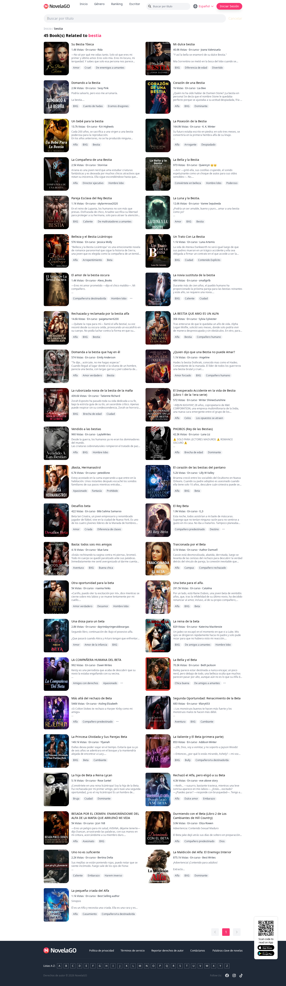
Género (99, 4)
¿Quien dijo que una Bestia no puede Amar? (204, 352)
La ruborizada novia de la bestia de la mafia (102, 390)
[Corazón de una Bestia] (158, 97)
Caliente (88, 221)
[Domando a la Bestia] (56, 97)
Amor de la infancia (96, 644)
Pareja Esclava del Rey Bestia (91, 198)
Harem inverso (113, 875)
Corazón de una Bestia (189, 83)
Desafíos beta (80, 506)
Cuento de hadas (93, 106)
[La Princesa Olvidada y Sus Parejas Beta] (56, 751)
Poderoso (231, 183)
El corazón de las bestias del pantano (199, 467)
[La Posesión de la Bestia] (158, 135)
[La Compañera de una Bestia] (56, 174)
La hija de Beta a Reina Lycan (91, 775)
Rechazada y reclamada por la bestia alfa (100, 313)
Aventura (78, 568)
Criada (88, 529)
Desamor (102, 606)
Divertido (217, 67)
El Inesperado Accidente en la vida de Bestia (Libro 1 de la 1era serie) (204, 392)
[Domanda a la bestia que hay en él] (56, 366)
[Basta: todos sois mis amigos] (56, 558)
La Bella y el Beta (185, 660)
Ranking (117, 4)
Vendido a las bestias (86, 429)
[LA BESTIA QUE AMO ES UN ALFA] (158, 328)
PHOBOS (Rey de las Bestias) (193, 429)
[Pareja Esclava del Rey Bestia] (56, 212)
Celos (187, 418)
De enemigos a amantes (110, 67)
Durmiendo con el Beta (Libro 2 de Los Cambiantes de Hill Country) (200, 816)
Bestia (96, 144)
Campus (189, 568)
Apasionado (80, 491)
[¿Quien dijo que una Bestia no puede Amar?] (158, 366)
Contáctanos (197, 950)
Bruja (76, 798)
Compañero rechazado (212, 568)
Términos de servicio (133, 950)
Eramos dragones (118, 106)
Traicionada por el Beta (189, 544)
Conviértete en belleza (188, 183)
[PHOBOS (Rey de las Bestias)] (158, 443)
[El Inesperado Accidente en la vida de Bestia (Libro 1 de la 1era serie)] (158, 404)
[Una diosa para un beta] (56, 635)
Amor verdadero (92, 375)
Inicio (84, 4)
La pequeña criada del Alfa (90, 891)
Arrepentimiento (92, 260)
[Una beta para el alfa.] (158, 597)
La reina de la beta (186, 621)
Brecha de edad (92, 414)
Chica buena (182, 683)
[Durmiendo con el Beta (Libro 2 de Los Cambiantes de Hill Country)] (158, 828)
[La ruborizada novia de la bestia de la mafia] (56, 404)
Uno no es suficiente (85, 852)
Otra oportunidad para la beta (92, 583)
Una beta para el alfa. (188, 583)
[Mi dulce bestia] (158, 58)
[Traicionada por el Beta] (158, 558)
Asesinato (88, 841)
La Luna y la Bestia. (186, 198)
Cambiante (207, 721)
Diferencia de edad (196, 67)
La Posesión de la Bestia (190, 121)
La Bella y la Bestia (186, 160)
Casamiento (90, 914)
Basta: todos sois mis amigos (91, 544)
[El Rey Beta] (158, 520)
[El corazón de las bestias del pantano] (158, 481)
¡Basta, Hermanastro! (86, 467)
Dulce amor (191, 798)
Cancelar (235, 18)
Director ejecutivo (93, 183)
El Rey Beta (181, 506)
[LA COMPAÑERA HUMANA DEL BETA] (56, 674)
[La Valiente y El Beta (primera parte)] (158, 751)
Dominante (201, 106)
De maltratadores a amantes (114, 221)
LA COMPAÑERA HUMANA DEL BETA (96, 660)
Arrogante (190, 144)
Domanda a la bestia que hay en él (95, 352)
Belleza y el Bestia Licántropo (91, 237)
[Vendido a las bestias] (56, 443)
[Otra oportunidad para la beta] (56, 597)
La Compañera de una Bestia (91, 160)
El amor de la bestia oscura (90, 275)
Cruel (88, 67)
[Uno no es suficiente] (56, 866)
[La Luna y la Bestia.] (158, 212)
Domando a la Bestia (85, 83)
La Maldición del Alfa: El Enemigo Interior (202, 852)
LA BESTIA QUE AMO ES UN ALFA (196, 313)
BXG (177, 67)
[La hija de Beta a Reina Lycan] (56, 789)
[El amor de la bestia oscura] (56, 289)
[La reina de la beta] (158, 635)
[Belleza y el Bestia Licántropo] (56, 251)
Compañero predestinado (190, 529)
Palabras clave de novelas (228, 950)
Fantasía (97, 491)
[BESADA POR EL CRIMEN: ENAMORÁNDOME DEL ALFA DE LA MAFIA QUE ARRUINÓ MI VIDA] (56, 828)
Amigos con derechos (85, 683)
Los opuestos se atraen (209, 418)
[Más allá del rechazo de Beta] (56, 712)
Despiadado (208, 144)
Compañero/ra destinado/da (89, 298)
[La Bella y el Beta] (158, 674)
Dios (222, 841)
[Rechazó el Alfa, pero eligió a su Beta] (158, 789)
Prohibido (112, 491)
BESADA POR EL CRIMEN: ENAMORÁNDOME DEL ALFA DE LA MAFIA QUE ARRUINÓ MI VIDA (105, 816)
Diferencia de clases (109, 529)
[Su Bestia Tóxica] (56, 58)
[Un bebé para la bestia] (56, 135)
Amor (76, 67)
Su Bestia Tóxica (82, 44)
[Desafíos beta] (56, 520)
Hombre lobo (116, 183)
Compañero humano (209, 337)
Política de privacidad (101, 950)
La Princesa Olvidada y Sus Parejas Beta (99, 737)
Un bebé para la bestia (87, 121)
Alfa (177, 106)
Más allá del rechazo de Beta (91, 698)
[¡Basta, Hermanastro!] (56, 481)
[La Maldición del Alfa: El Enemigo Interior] (158, 866)
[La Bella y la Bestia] (158, 174)
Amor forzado (183, 375)
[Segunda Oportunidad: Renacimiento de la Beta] (158, 712)
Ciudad (189, 260)
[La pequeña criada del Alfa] (56, 905)
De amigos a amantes (197, 644)
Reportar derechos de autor (167, 950)
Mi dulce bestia (184, 44)
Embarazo (209, 798)
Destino (214, 529)
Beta (109, 260)
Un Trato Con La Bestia (189, 237)
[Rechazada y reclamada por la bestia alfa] (56, 328)
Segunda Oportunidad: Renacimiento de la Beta (207, 698)
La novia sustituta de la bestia (194, 275)
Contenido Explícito (209, 260)
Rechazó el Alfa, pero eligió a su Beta (199, 775)
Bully (188, 760)
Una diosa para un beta (87, 621)
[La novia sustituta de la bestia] (158, 289)
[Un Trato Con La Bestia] (158, 251)
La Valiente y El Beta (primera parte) (198, 737)
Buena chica (106, 568)
